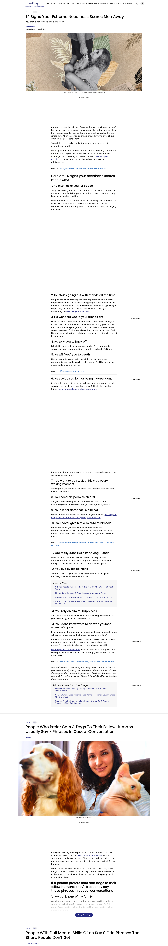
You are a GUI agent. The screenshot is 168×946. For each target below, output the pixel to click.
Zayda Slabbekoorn (33, 943)
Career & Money (115, 4)
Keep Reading (84, 915)
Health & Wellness (101, 4)
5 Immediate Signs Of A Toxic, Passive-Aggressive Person (81, 593)
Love (47, 4)
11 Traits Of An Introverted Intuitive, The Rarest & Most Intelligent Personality (83, 602)
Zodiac (53, 4)
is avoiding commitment (77, 311)
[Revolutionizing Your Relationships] (34, 4)
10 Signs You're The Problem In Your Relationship (83, 168)
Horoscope (61, 4)
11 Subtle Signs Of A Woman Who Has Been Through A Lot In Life (83, 597)
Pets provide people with (90, 855)
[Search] (137, 3)
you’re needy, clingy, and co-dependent (77, 389)
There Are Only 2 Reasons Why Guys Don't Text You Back (87, 661)
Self (68, 4)
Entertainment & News (85, 4)
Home (28, 12)
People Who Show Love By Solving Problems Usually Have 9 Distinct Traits (81, 690)
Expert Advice (127, 4)
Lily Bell (28, 737)
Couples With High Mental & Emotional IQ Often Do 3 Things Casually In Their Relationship (82, 702)
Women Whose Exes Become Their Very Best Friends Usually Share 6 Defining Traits (85, 696)
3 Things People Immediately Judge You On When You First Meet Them (84, 588)
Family (73, 4)
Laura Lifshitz (30, 27)
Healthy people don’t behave (65, 649)
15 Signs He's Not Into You (72, 371)
